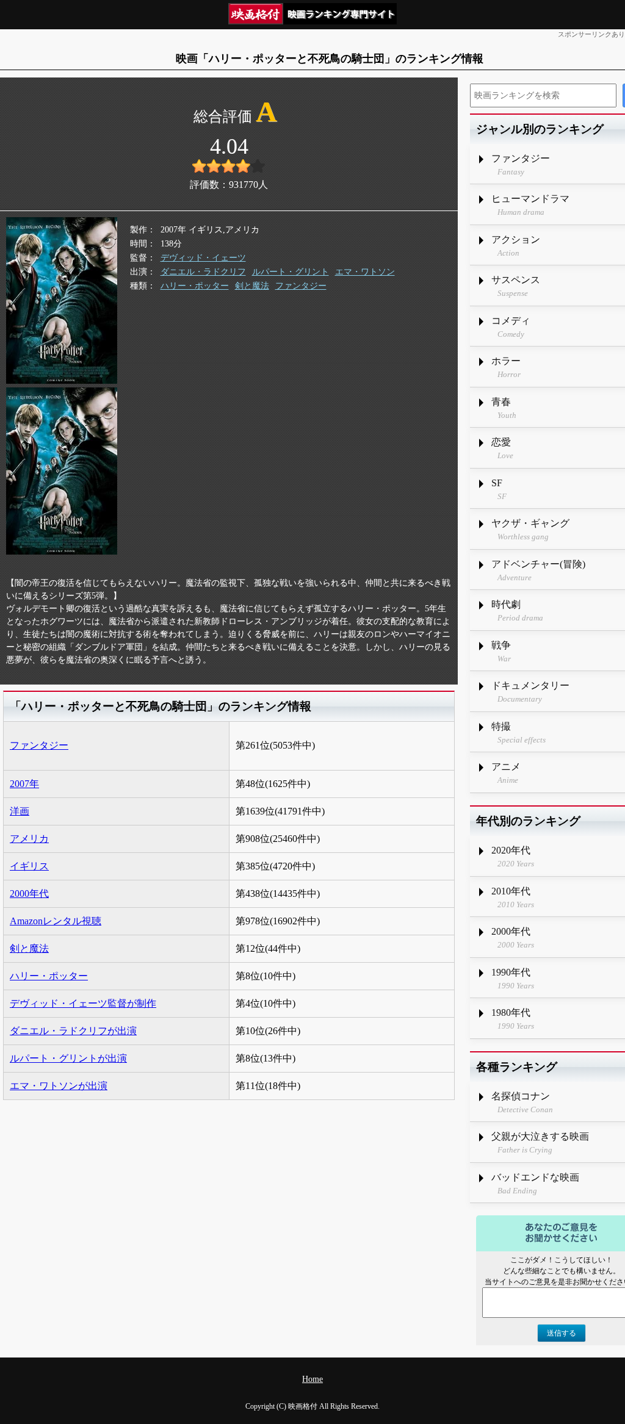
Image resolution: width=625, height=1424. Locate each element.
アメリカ (29, 838)
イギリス (29, 866)
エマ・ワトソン (365, 271)
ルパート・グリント (290, 271)
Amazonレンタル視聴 (55, 921)
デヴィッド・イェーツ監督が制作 (83, 1003)
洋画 (19, 811)
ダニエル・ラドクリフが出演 (73, 1031)
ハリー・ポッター (195, 285)
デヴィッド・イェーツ (203, 257)
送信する (561, 1333)
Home (312, 1379)
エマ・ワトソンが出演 (58, 1086)
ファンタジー (301, 285)
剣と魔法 (252, 285)
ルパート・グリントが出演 (68, 1058)
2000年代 (29, 893)
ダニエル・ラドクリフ (203, 271)
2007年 (24, 784)
